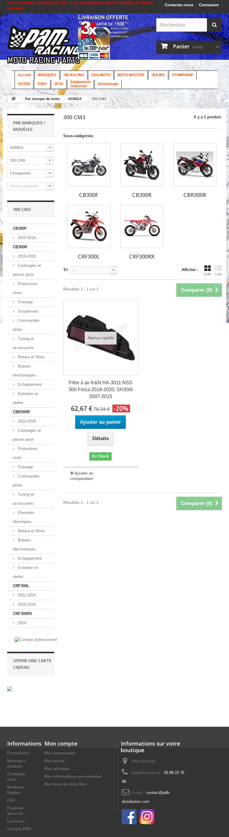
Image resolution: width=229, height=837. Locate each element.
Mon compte (61, 743)
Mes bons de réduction (65, 784)
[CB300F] (88, 164)
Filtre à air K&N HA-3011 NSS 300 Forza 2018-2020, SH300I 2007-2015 (101, 389)
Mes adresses (56, 768)
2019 (21, 623)
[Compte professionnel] (36, 639)
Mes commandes (60, 753)
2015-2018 (26, 237)
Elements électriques (23, 517)
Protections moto (25, 288)
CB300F (20, 228)
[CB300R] (141, 164)
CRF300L (21, 586)
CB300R (20, 247)
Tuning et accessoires (23, 343)
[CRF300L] (88, 226)
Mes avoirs (54, 761)
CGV (11, 800)
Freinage (25, 302)
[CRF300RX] (141, 226)
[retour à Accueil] (13, 99)
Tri (65, 269)
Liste (218, 274)
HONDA (75, 99)
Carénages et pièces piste (27, 270)
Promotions (18, 753)
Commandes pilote (26, 325)
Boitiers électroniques (24, 370)
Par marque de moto (42, 99)
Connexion (209, 5)
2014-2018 (26, 421)
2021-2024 (26, 595)
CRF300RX (22, 613)
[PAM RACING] (52, 47)
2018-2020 (26, 256)
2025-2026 (26, 604)
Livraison (15, 821)
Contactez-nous (179, 5)
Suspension (27, 311)
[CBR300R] (194, 164)
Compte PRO (19, 829)
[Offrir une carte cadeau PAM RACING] (9, 688)
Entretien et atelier (25, 398)
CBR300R (21, 412)
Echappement (29, 384)
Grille (207, 274)
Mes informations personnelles (73, 776)
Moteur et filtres (31, 357)
